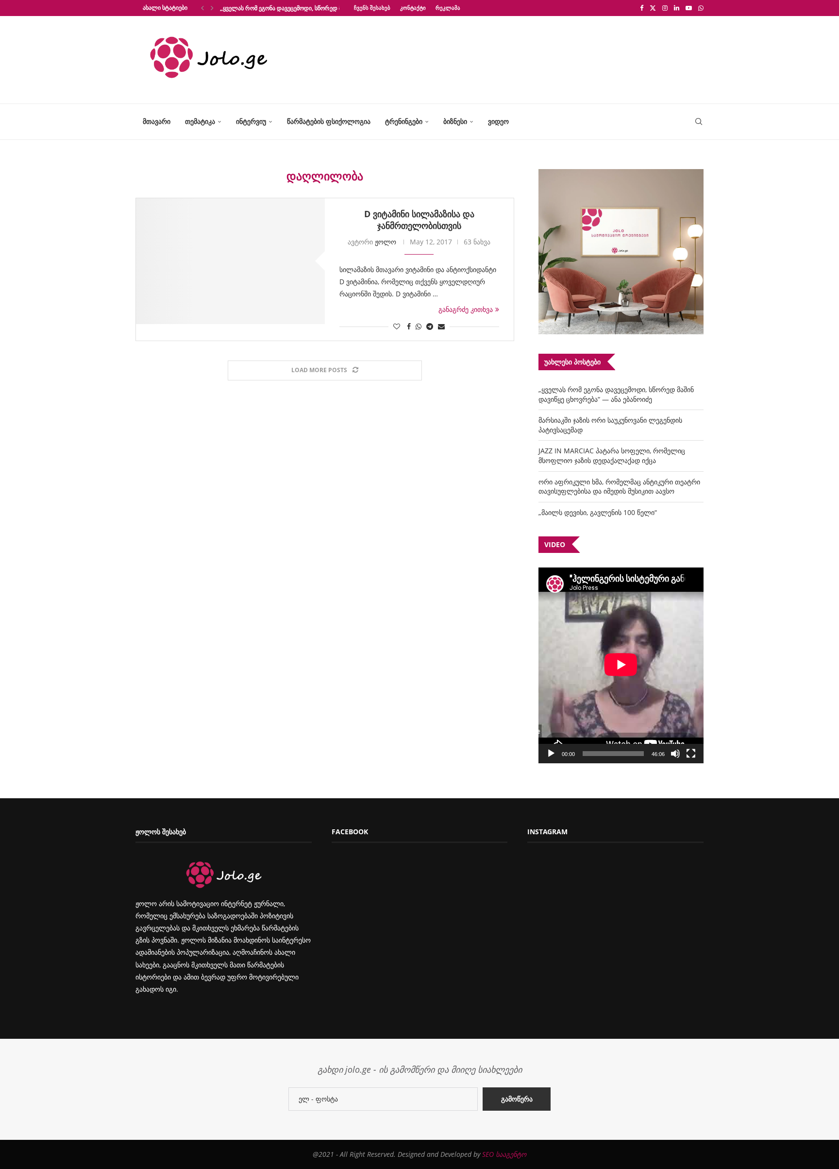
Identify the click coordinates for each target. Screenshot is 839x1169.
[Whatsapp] (701, 8)
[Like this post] (396, 326)
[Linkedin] (676, 8)
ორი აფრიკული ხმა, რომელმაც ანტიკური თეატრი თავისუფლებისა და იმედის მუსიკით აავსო (619, 486)
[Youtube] (689, 8)
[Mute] (675, 753)
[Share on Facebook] (409, 326)
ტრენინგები (403, 121)
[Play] (551, 753)
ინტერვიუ (251, 121)
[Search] (699, 121)
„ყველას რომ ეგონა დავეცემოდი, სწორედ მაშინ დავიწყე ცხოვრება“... (316, 8)
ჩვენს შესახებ (372, 7)
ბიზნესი (455, 121)
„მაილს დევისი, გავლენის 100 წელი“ (597, 512)
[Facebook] (641, 8)
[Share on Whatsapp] (418, 326)
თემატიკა (200, 121)
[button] (202, 8)
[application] (621, 665)
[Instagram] (665, 8)
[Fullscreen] (691, 753)
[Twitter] (653, 8)
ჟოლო (385, 241)
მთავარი (156, 121)
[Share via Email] (441, 326)
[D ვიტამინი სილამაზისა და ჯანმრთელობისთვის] (230, 261)
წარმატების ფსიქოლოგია (328, 121)
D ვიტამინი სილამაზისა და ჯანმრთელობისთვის (419, 219)
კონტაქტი (413, 7)
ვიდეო (498, 121)
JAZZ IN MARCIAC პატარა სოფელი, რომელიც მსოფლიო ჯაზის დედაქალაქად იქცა (611, 455)
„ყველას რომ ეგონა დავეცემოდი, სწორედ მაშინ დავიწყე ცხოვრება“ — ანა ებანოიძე (616, 394)
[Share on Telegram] (429, 326)
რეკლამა (448, 7)
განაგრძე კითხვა (465, 309)
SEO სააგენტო (504, 1154)
